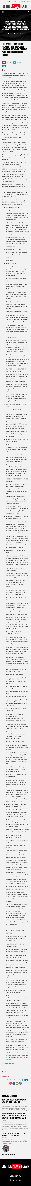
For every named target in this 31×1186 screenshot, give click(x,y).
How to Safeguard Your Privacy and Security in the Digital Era (14, 1101)
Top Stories (22, 1)
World (28, 1)
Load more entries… (9, 1063)
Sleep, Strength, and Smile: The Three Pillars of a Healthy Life (14, 1134)
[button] (2, 12)
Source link (5, 1076)
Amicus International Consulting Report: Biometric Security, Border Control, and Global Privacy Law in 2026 (14, 1117)
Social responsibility (11, 1)
